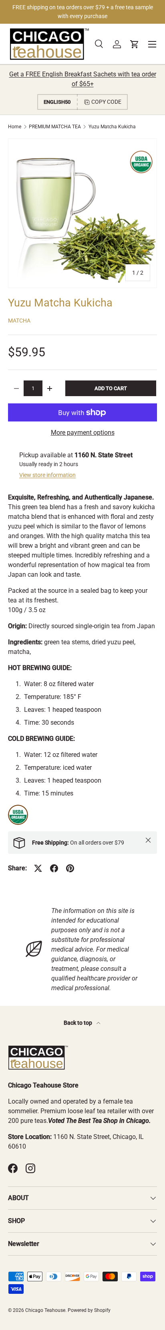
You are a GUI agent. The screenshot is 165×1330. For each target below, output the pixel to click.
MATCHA (19, 320)
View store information (47, 475)
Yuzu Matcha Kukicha (112, 126)
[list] (82, 213)
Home (14, 126)
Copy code (106, 102)
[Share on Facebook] (54, 868)
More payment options (83, 432)
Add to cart (111, 388)
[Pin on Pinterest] (70, 868)
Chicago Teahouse (45, 1310)
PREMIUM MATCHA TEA (55, 126)
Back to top (78, 1023)
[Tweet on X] (38, 868)
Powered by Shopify (89, 1310)
